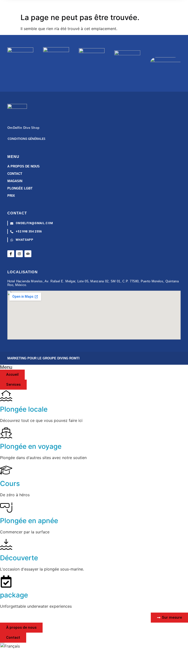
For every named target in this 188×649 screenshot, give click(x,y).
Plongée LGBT (20, 188)
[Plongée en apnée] (6, 507)
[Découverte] (6, 544)
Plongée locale (23, 409)
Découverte (19, 558)
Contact (14, 174)
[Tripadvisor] (27, 253)
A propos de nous (23, 166)
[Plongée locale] (6, 396)
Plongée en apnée (29, 521)
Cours (10, 483)
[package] (6, 581)
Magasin (14, 181)
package (14, 595)
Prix (11, 196)
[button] (94, 646)
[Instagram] (19, 253)
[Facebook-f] (10, 253)
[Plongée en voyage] (6, 433)
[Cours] (6, 470)
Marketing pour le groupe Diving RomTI (43, 358)
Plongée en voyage (30, 446)
